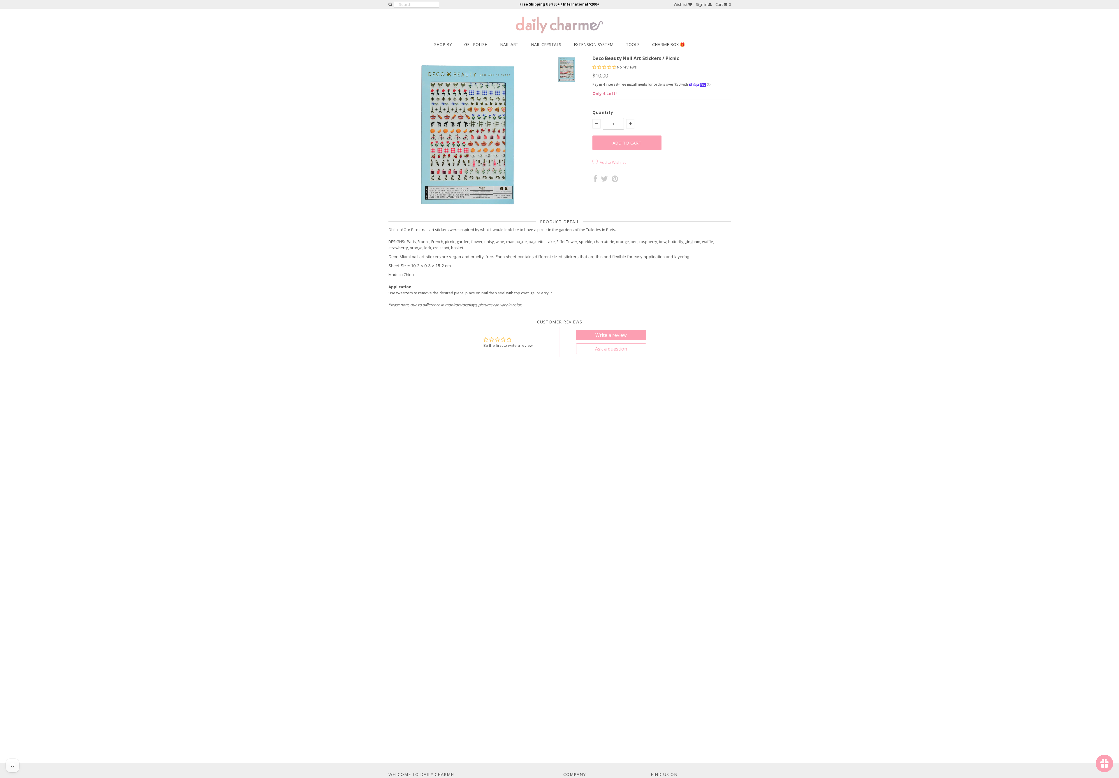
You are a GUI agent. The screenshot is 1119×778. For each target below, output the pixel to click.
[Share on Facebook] (595, 180)
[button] (604, 67)
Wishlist (681, 4)
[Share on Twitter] (604, 180)
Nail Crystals (546, 44)
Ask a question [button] (611, 349)
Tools (633, 44)
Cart (723, 4)
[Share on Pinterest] (615, 180)
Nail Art (509, 44)
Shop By (443, 44)
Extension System (593, 44)
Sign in (702, 4)
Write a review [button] (611, 335)
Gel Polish (476, 44)
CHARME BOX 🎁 (668, 44)
